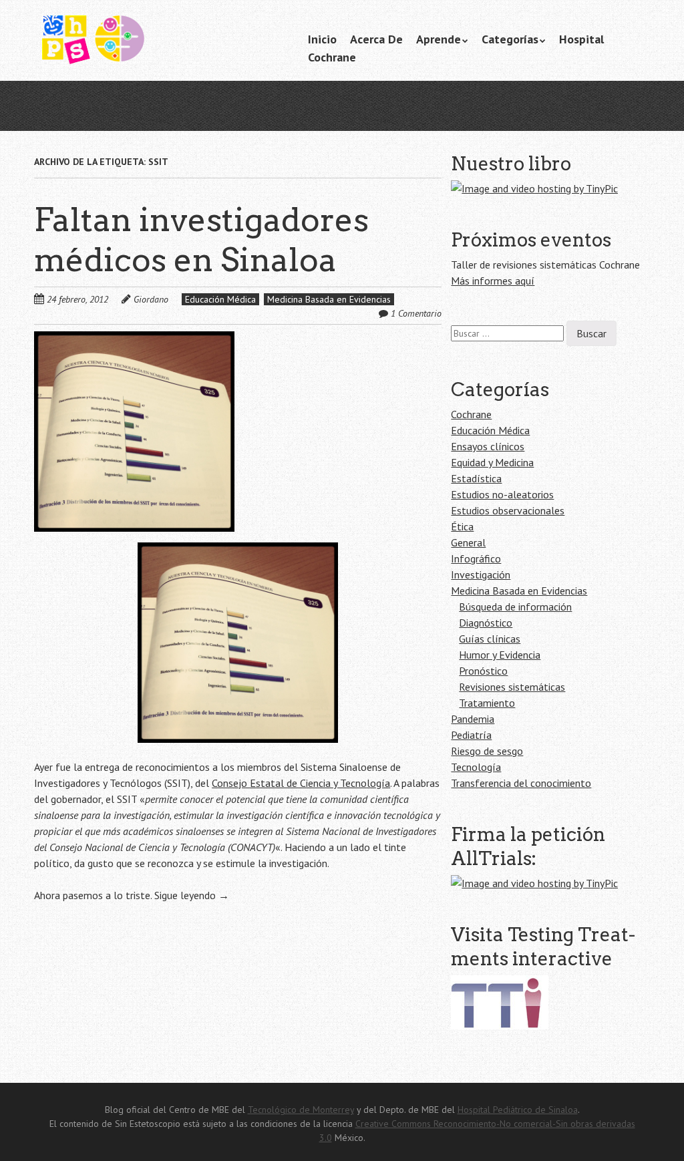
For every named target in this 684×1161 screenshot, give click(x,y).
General (468, 542)
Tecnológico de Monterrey (301, 1110)
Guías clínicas (489, 638)
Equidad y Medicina (492, 462)
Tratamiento (487, 702)
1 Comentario (416, 313)
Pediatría (471, 734)
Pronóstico (483, 670)
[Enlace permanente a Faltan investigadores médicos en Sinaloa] (134, 339)
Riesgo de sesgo (487, 751)
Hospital (581, 39)
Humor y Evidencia (499, 654)
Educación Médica (220, 299)
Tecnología (476, 767)
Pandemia (472, 718)
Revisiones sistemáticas (512, 686)
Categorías (510, 39)
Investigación (480, 574)
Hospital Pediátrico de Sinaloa (518, 1110)
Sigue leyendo (191, 895)
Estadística (476, 478)
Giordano (151, 299)
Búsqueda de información (515, 606)
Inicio (322, 39)
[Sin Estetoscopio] (134, 46)
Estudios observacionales (507, 510)
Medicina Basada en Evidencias (329, 299)
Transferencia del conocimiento (521, 783)
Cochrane (332, 57)
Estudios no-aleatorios (502, 494)
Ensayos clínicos (487, 446)
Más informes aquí (492, 280)
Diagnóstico (485, 622)
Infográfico (476, 558)
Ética (462, 526)
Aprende (438, 39)
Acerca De (376, 39)
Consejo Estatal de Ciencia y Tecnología (301, 783)
